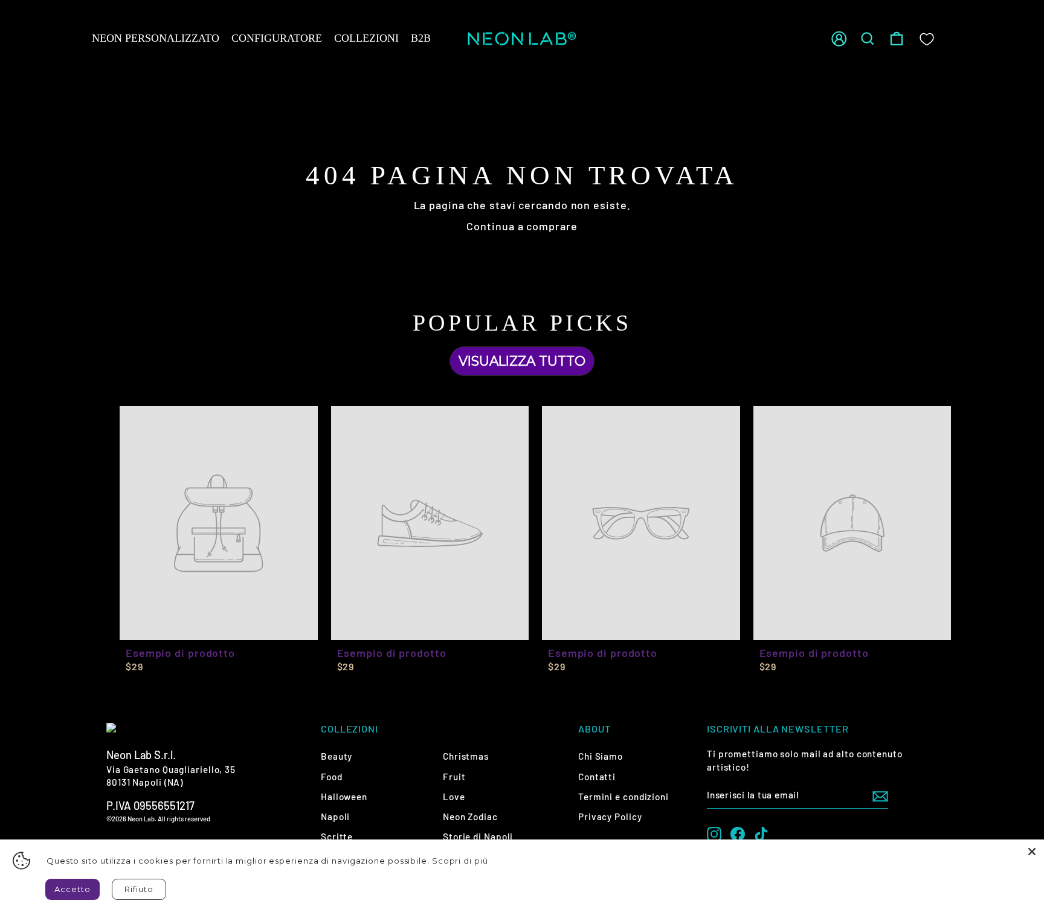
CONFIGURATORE (276, 38)
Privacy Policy (610, 816)
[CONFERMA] (880, 795)
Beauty (336, 756)
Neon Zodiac (470, 816)
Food (332, 776)
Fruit (454, 776)
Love (454, 796)
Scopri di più (460, 860)
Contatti (597, 776)
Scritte (337, 836)
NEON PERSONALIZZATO (155, 38)
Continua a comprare (521, 226)
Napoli (335, 816)
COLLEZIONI (366, 38)
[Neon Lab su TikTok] (761, 834)
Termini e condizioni (623, 796)
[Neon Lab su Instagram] (714, 834)
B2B (421, 38)
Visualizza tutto (522, 361)
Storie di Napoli (478, 836)
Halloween (344, 796)
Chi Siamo (600, 756)
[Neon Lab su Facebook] (737, 834)
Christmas (466, 756)
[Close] (1032, 852)
